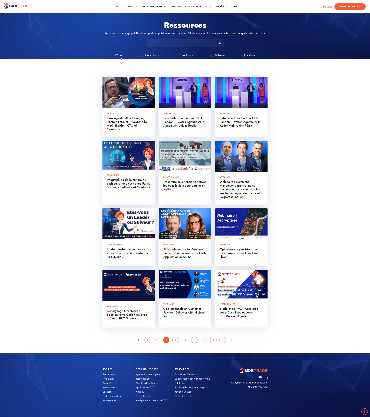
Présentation (109, 374)
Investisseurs (109, 387)
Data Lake (326, 6)
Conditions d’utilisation (186, 374)
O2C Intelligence (125, 6)
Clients (174, 6)
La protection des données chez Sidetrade (192, 380)
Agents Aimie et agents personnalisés (147, 376)
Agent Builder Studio (146, 383)
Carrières (107, 391)
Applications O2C (144, 387)
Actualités (107, 383)
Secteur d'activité (152, 6)
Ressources (191, 6)
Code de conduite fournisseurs (112, 398)
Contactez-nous (183, 396)
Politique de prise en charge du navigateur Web (191, 389)
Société (220, 6)
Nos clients (108, 378)
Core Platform (143, 396)
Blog (208, 6)
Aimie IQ (140, 391)
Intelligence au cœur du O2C (151, 400)
